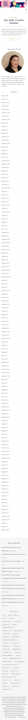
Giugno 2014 (4, 427)
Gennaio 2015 (5, 403)
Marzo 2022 (4, 195)
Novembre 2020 (5, 242)
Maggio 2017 (4, 314)
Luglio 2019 (4, 280)
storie (6, 686)
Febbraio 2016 (5, 362)
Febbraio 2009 (5, 530)
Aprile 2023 (4, 174)
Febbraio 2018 (5, 297)
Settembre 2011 (5, 519)
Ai (4, 615)
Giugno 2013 (4, 468)
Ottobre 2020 (5, 246)
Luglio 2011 (4, 523)
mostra (14, 670)
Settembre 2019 (5, 277)
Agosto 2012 (4, 492)
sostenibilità (16, 683)
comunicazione (8, 627)
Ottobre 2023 (5, 167)
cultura (6, 633)
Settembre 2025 (5, 119)
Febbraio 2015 (5, 400)
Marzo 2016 (4, 359)
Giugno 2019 (4, 283)
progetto (7, 680)
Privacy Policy (22, 717)
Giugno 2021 (4, 218)
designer (6, 636)
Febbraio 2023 (5, 181)
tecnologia (7, 689)
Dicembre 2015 (5, 369)
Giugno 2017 (4, 311)
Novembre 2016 (5, 331)
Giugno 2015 (4, 386)
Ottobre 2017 (5, 307)
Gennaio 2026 (5, 106)
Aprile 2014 (4, 434)
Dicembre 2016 (5, 328)
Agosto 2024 (4, 147)
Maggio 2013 (4, 472)
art (4, 618)
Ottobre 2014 (5, 413)
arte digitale (7, 621)
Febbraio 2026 (5, 102)
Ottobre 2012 (5, 489)
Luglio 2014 (4, 424)
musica (5, 674)
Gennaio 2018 (5, 301)
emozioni (16, 636)
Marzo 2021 (4, 229)
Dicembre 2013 (5, 448)
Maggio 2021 (4, 222)
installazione (19, 661)
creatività (18, 630)
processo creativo (9, 677)
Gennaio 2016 (5, 366)
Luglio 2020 (4, 253)
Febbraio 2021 (5, 232)
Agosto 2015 (4, 379)
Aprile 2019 (4, 287)
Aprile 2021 (4, 225)
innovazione (7, 661)
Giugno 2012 (4, 499)
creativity (7, 630)
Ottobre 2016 (5, 335)
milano (16, 667)
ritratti (17, 680)
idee (5, 658)
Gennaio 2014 (5, 444)
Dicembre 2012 (5, 485)
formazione (16, 649)
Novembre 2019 (5, 270)
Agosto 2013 (4, 461)
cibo (14, 624)
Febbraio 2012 (5, 509)
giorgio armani (8, 655)
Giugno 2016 (4, 348)
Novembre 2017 (5, 304)
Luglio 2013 (4, 465)
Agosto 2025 (4, 123)
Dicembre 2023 (5, 160)
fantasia (16, 646)
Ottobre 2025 (5, 116)
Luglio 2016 (4, 345)
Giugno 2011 (4, 526)
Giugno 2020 (4, 256)
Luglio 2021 (4, 215)
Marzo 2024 (4, 157)
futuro (17, 652)
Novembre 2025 (5, 112)
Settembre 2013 (5, 458)
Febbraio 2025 (5, 136)
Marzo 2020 (4, 259)
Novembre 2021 (5, 205)
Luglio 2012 (4, 495)
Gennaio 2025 (5, 140)
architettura (13, 615)
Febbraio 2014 (5, 441)
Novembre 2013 (5, 451)
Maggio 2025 (4, 133)
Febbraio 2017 (5, 321)
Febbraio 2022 (5, 198)
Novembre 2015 (5, 372)
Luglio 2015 (4, 383)
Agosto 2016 (4, 342)
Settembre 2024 (5, 143)
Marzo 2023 (4, 177)
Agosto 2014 (4, 420)
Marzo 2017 (4, 318)
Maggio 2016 (4, 352)
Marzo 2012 (4, 506)
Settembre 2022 (5, 188)
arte (11, 618)
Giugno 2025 (4, 130)
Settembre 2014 (5, 417)
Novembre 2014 (5, 410)
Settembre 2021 (5, 212)
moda (5, 670)
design (16, 633)
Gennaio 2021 (5, 236)
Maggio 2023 (4, 171)
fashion (6, 649)
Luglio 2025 (4, 126)
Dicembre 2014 (5, 407)
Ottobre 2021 (5, 208)
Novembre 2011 (5, 516)
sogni (5, 683)
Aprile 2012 (4, 502)
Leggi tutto (14, 39)
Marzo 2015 (4, 396)
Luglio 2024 (4, 150)
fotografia (7, 652)
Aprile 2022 (4, 191)
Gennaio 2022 (5, 201)
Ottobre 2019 (5, 273)
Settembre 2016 (5, 338)
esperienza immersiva (10, 640)
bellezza (6, 624)
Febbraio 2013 (5, 478)
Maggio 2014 (4, 430)
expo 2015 (15, 643)
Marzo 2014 (4, 437)
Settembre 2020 (5, 249)
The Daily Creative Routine (14, 21)
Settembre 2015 (5, 376)
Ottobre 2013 (5, 454)
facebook (7, 646)
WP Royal (13, 717)
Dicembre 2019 (5, 266)
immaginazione (15, 658)
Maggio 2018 (4, 294)
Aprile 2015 (4, 393)
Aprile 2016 (4, 355)
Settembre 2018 (5, 290)
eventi (6, 643)
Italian (15, 1)
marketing (7, 667)
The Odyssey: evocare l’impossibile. (10, 561)
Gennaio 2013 (5, 482)
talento (15, 686)
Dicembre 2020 (5, 239)
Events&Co (14, 17)
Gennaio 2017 (5, 324)
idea (18, 655)
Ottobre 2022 (5, 184)
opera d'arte (16, 674)
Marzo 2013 (4, 475)
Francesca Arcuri (10, 26)
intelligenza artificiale (11, 664)
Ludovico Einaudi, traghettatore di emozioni (12, 602)
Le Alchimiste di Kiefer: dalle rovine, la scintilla (13, 554)
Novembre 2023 (5, 164)
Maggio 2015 (4, 389)
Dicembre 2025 (5, 109)
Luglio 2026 (4, 99)
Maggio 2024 (4, 153)
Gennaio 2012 (5, 513)
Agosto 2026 (4, 95)
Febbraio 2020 (5, 263)
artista (18, 621)
